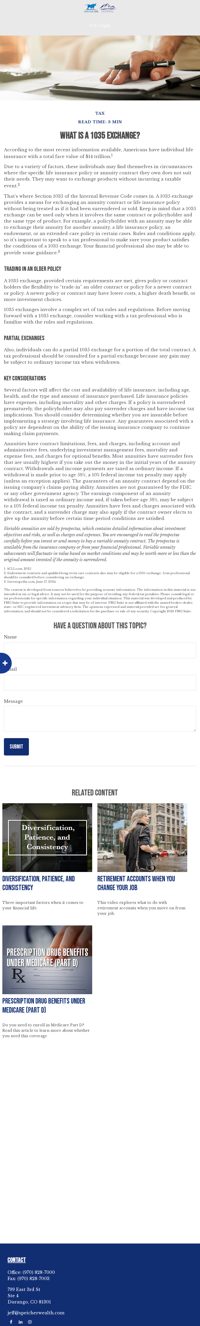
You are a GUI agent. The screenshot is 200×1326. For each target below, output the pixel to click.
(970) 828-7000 (39, 1272)
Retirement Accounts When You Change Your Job (136, 884)
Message (13, 701)
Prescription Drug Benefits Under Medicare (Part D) (43, 1006)
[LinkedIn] (20, 1321)
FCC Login (100, 25)
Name (10, 637)
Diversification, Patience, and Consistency (38, 884)
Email (10, 669)
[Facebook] (11, 1321)
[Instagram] (29, 1321)
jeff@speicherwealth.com (36, 1312)
